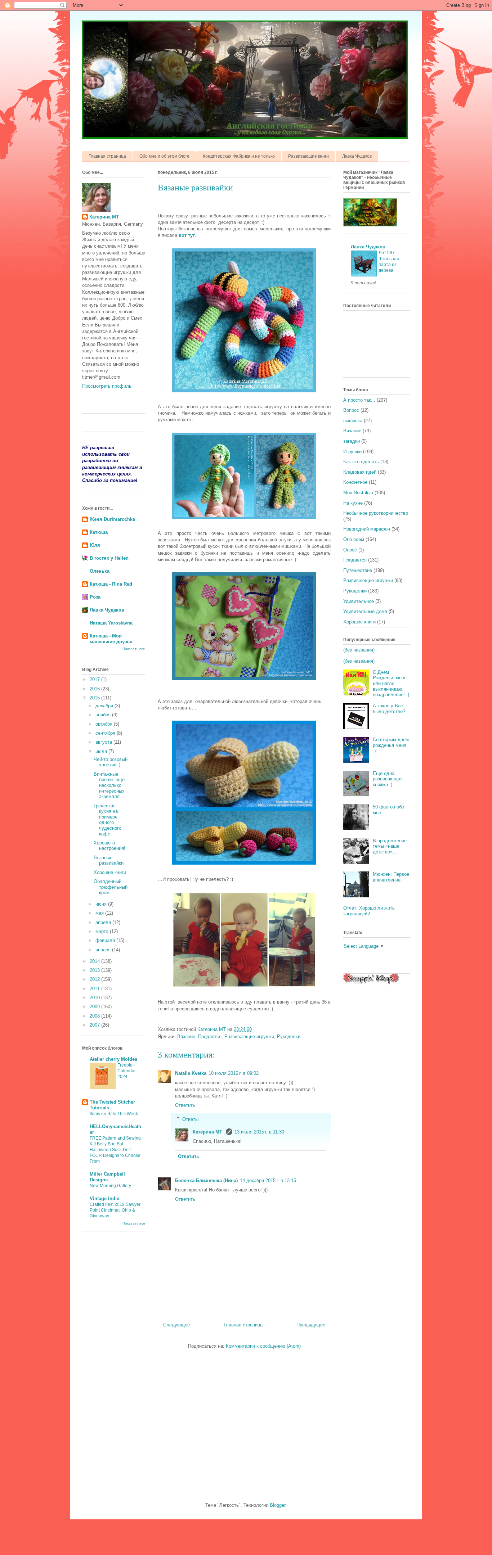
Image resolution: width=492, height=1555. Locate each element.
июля (101, 751)
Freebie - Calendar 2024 (126, 1071)
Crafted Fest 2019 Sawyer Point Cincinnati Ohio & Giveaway (115, 1210)
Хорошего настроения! (109, 845)
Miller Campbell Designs (107, 1176)
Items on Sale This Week (114, 1113)
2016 (95, 688)
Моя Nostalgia (358, 492)
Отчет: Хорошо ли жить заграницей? (369, 910)
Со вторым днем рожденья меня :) (391, 745)
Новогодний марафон (366, 529)
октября (104, 724)
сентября (106, 733)
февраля (105, 940)
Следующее (176, 1325)
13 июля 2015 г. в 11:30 (259, 1132)
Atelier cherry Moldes (113, 1059)
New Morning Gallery (110, 1185)
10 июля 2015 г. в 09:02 (234, 1073)
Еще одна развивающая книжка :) (388, 779)
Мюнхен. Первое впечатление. (391, 877)
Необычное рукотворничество (375, 513)
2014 (95, 961)
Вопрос (351, 410)
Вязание (186, 1036)
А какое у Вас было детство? (389, 708)
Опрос (350, 550)
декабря (105, 705)
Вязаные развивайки (109, 860)
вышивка (352, 420)
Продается (210, 1036)
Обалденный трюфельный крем (111, 887)
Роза (95, 597)
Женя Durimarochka (112, 519)
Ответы (190, 1119)
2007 (95, 1025)
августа (104, 742)
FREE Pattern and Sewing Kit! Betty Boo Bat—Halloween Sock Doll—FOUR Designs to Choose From (115, 1150)
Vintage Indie (104, 1198)
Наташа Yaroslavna (111, 623)
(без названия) (359, 650)
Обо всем (353, 539)
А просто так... (359, 400)
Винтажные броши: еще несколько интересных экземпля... (109, 785)
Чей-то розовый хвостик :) (111, 762)
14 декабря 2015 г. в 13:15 (268, 1180)
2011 (95, 988)
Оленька (99, 571)
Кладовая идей (359, 472)
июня (101, 904)
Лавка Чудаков (357, 156)
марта (102, 931)
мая (100, 913)
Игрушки (352, 451)
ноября (103, 714)
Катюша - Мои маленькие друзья (111, 638)
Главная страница (107, 156)
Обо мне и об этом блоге (164, 156)
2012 (95, 979)
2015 (95, 697)
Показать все (133, 649)
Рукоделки (288, 1036)
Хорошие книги (110, 872)
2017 (95, 679)
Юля (95, 545)
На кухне (353, 503)
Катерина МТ (208, 1132)
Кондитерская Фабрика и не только (239, 156)
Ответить (185, 1105)
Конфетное (355, 482)
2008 (95, 1016)
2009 (95, 1006)
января (103, 949)
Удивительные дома (365, 611)
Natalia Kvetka (190, 1073)
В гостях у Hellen (109, 558)
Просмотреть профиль (106, 386)
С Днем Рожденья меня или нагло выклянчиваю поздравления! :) (391, 683)
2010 (95, 997)
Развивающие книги (308, 156)
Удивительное (358, 601)
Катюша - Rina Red (111, 584)
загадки (351, 441)
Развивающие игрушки (249, 1036)
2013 (95, 970)
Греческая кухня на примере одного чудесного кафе (107, 820)
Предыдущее (310, 1325)
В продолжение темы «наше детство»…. (390, 846)
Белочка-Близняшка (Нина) (206, 1180)
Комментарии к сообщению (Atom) (263, 1346)
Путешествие (357, 570)
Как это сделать (361, 461)
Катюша (99, 532)
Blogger (277, 1505)
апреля (103, 922)
